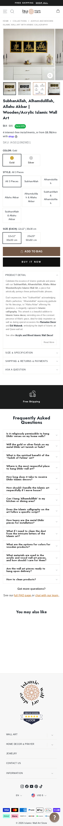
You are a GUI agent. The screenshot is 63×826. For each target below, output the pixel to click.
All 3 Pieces (11, 181)
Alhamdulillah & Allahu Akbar (31, 197)
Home (6, 21)
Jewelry (11, 753)
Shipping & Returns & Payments (26, 361)
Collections (20, 21)
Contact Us (13, 763)
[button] (54, 817)
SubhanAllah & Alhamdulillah (51, 197)
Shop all (42, 3)
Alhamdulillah (50, 181)
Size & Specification (19, 352)
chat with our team (47, 595)
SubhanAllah (31, 181)
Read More (49, 342)
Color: (10, 150)
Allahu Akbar (12, 197)
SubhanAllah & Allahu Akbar (12, 215)
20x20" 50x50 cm (31, 238)
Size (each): (19, 229)
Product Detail (15, 275)
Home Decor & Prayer (20, 744)
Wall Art (11, 734)
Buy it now (31, 262)
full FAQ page (23, 595)
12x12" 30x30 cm (11, 238)
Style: (13, 172)
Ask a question (15, 369)
